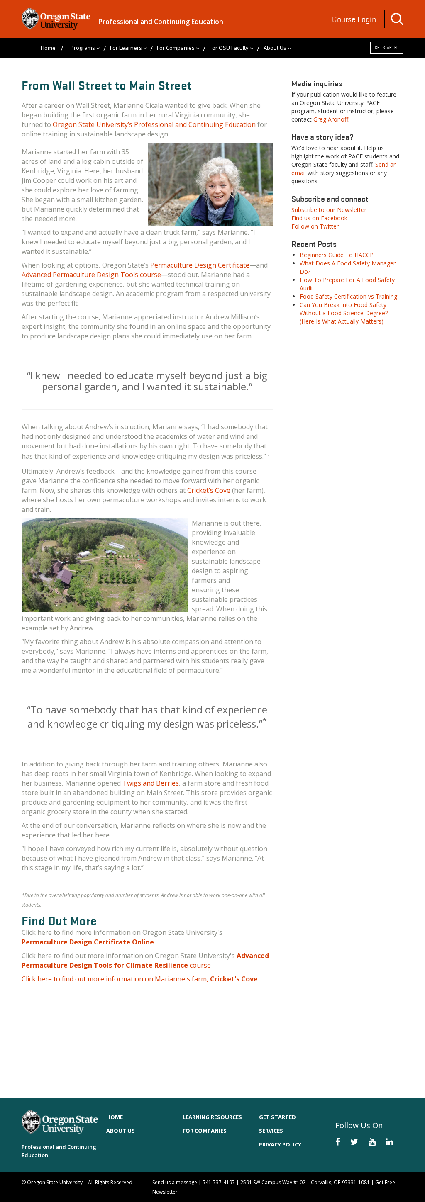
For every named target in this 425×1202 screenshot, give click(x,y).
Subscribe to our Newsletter (328, 210)
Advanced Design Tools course (91, 274)
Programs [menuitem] (83, 47)
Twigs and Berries (150, 783)
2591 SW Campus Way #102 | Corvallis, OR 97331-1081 (305, 1182)
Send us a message (174, 1182)
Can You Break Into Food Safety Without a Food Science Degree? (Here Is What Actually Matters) (344, 313)
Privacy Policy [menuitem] (280, 1144)
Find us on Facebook (319, 218)
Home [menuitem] (48, 47)
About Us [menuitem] (275, 47)
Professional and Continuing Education (160, 21)
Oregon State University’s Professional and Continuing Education (154, 124)
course (145, 960)
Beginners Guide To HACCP (337, 255)
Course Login (354, 19)
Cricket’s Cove (208, 490)
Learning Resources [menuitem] (212, 1117)
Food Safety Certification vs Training (348, 296)
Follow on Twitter (315, 226)
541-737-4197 (219, 1182)
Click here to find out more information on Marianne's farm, (140, 978)
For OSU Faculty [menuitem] (229, 47)
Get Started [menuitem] (277, 1117)
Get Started (387, 47)
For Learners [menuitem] (126, 47)
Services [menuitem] (271, 1130)
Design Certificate (199, 265)
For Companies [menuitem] (176, 47)
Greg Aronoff (330, 119)
